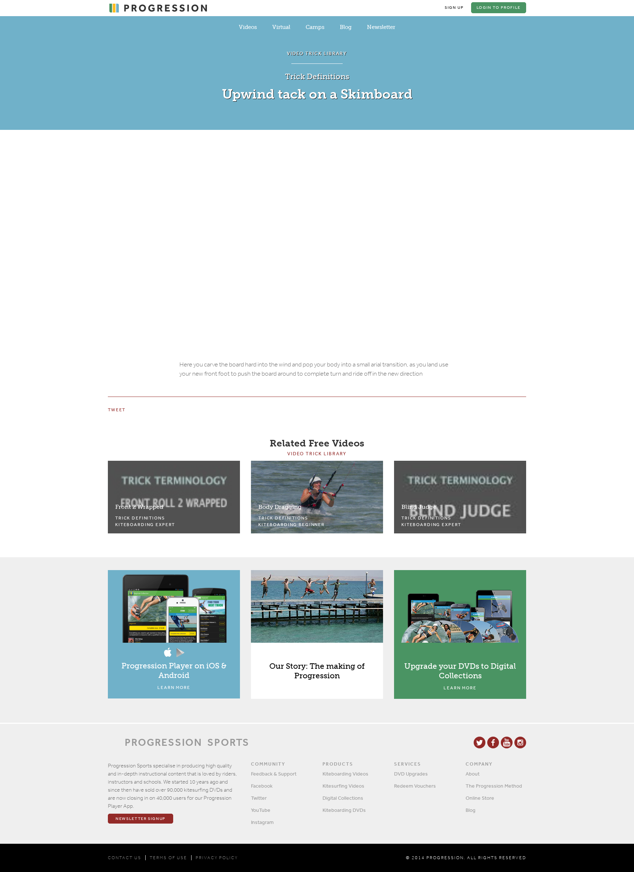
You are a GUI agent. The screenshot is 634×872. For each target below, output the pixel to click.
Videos (248, 27)
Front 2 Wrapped (139, 506)
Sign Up (454, 7)
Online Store (480, 798)
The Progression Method (494, 785)
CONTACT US (124, 858)
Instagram (262, 822)
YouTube (260, 810)
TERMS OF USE (168, 858)
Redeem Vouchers (415, 785)
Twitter (259, 798)
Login (499, 7)
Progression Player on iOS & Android (173, 670)
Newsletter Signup (140, 818)
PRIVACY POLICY (217, 858)
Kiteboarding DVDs (344, 810)
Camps (315, 27)
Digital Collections (343, 798)
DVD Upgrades (411, 773)
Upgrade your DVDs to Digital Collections (460, 670)
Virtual (281, 27)
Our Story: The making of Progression (317, 670)
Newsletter (381, 27)
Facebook (262, 785)
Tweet (116, 410)
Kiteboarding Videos (345, 773)
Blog (345, 27)
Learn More (173, 687)
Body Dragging (280, 506)
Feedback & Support (273, 773)
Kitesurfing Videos (343, 785)
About (473, 773)
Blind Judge (418, 506)
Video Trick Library (317, 453)
